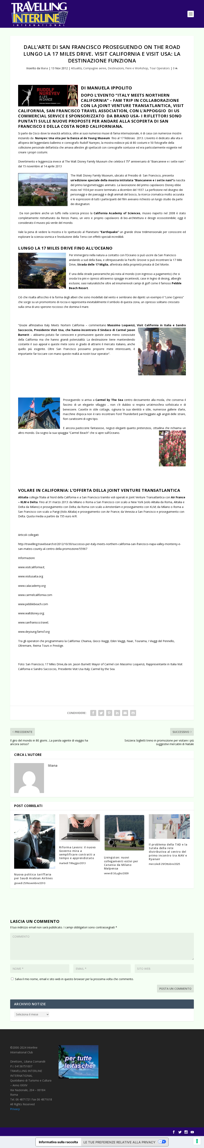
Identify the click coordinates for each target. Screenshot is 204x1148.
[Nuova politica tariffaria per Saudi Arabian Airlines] (34, 841)
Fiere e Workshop (136, 68)
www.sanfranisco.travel (33, 622)
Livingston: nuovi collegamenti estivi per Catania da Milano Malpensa (121, 863)
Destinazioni (116, 68)
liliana (44, 68)
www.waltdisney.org (31, 613)
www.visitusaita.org (30, 576)
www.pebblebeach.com (33, 604)
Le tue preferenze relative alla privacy (119, 1142)
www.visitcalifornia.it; (31, 567)
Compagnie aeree (94, 68)
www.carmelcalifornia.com (35, 595)
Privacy (15, 1109)
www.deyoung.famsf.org (34, 631)
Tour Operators (160, 68)
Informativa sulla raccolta (58, 1142)
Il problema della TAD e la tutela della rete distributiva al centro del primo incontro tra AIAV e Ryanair (168, 852)
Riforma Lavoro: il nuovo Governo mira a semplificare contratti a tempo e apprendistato (77, 852)
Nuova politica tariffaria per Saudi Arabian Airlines (33, 876)
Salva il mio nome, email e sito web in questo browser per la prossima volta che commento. (74, 979)
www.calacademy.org (32, 586)
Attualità (76, 68)
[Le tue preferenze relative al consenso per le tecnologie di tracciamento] (197, 1141)
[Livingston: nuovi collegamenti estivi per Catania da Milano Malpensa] (124, 833)
